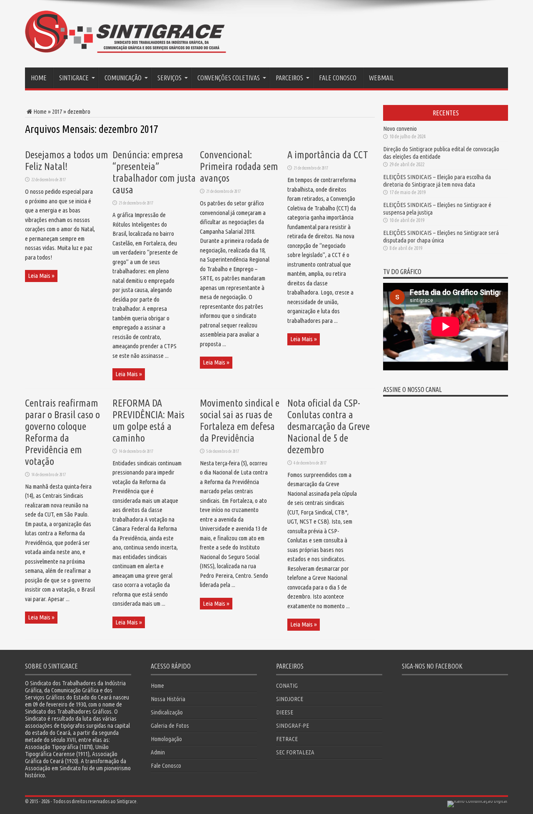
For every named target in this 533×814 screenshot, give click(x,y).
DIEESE (284, 712)
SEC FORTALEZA (295, 752)
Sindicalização (167, 712)
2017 (57, 111)
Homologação (166, 738)
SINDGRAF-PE (292, 725)
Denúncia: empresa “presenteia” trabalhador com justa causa (154, 172)
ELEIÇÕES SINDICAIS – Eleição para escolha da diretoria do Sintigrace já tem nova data (437, 180)
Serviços (169, 78)
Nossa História (168, 698)
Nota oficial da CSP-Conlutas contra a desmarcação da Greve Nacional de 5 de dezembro (328, 426)
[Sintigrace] (125, 46)
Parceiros (289, 78)
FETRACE (287, 738)
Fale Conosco (337, 78)
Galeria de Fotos (170, 725)
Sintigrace (74, 78)
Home (39, 78)
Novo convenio (400, 128)
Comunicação (123, 78)
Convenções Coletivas (228, 78)
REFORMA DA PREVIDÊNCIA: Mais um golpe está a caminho (148, 420)
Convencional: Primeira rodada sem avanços (239, 166)
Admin (158, 752)
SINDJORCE (289, 698)
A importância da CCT (327, 154)
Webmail (381, 78)
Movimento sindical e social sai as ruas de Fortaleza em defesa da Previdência (239, 420)
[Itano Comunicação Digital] (477, 801)
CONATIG (287, 685)
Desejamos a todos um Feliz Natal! (66, 160)
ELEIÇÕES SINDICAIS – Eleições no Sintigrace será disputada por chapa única (441, 236)
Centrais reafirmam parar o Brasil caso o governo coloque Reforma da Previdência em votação (62, 432)
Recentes (446, 113)
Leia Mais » (41, 275)
